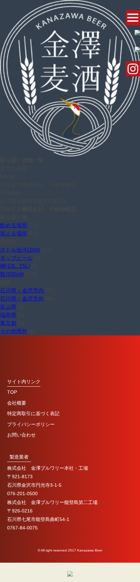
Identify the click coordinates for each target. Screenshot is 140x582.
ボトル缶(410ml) (20, 250)
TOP (12, 392)
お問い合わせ (21, 435)
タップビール (16, 258)
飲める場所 (13, 225)
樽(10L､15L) (15, 266)
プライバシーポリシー (31, 424)
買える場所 (13, 233)
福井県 (8, 315)
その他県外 (13, 331)
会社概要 (16, 403)
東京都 (8, 323)
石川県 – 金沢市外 (22, 299)
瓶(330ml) (12, 274)
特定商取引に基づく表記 (33, 413)
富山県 (8, 307)
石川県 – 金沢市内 (22, 290)
